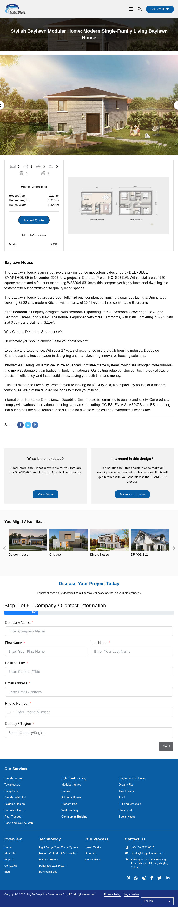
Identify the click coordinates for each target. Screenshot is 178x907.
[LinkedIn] (35, 425)
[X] (28, 425)
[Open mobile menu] (131, 9)
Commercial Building (74, 816)
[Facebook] (20, 425)
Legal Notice (131, 894)
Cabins (65, 791)
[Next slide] (173, 548)
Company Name (17, 622)
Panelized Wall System (19, 823)
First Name (13, 643)
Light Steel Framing (73, 778)
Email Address (16, 683)
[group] (28, 548)
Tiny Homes (126, 791)
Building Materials (130, 803)
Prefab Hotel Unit (15, 797)
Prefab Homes (13, 778)
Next (166, 746)
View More (45, 494)
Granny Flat (126, 784)
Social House (127, 816)
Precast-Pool (69, 803)
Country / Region (18, 724)
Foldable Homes (14, 803)
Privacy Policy (112, 894)
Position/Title (15, 663)
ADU (122, 797)
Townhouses (12, 784)
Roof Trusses (12, 816)
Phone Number (16, 703)
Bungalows (11, 791)
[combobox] (9, 712)
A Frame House (71, 797)
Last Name (99, 643)
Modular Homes (71, 784)
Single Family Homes (132, 778)
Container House (14, 810)
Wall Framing (69, 810)
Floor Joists (126, 810)
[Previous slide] (4, 548)
